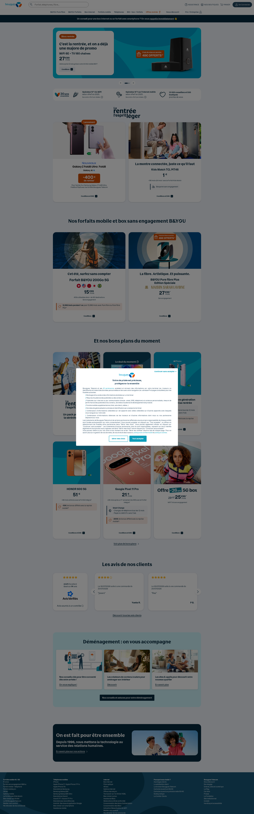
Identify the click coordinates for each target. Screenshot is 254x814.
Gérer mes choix (118, 439)
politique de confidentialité (143, 433)
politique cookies (161, 433)
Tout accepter (138, 439)
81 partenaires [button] (108, 388)
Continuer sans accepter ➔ (165, 372)
